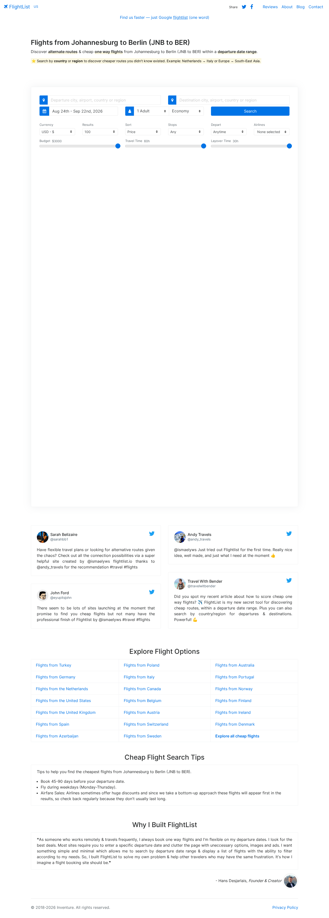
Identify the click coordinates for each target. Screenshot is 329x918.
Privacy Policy (285, 907)
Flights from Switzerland (146, 724)
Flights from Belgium (142, 700)
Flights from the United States (63, 700)
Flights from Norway (234, 688)
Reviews (270, 6)
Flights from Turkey (53, 665)
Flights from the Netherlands (62, 688)
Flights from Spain (52, 724)
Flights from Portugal (234, 677)
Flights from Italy (139, 677)
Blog (300, 6)
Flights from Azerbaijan (57, 736)
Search (250, 111)
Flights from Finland (233, 700)
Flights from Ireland (233, 712)
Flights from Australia (234, 665)
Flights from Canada (142, 688)
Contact (316, 6)
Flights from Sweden (142, 736)
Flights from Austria (142, 712)
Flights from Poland (141, 665)
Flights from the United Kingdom (66, 712)
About (287, 6)
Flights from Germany (55, 677)
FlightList (19, 7)
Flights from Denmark (235, 724)
